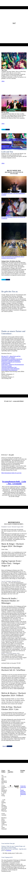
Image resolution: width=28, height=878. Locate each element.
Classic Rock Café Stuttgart (8, 357)
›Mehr (2, 81)
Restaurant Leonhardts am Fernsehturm (11, 361)
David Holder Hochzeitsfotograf (9, 370)
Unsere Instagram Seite (23, 787)
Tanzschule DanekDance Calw (9, 367)
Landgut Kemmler (5, 363)
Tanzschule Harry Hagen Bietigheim (10, 368)
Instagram (8, 850)
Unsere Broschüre (22, 790)
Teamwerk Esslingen (6, 366)
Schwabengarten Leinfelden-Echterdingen (11, 359)
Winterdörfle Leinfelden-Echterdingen (10, 360)
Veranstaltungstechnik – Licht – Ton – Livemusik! (14, 483)
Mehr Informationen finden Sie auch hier (11, 473)
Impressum (23, 793)
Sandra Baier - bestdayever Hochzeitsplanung (12, 364)
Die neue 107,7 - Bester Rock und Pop (10, 356)
